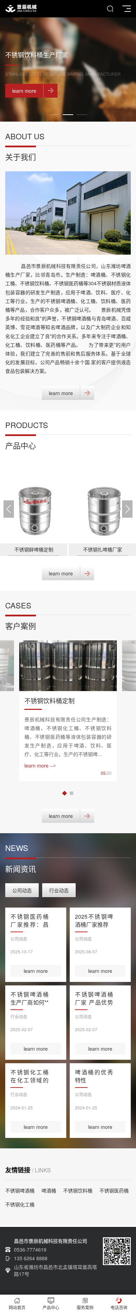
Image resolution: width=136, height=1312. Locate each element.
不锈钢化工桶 (20, 1204)
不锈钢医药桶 (114, 1190)
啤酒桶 (48, 1190)
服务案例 (85, 1307)
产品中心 (51, 1307)
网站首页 (17, 1307)
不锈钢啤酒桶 (20, 1190)
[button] (54, 114)
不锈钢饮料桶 (77, 1190)
